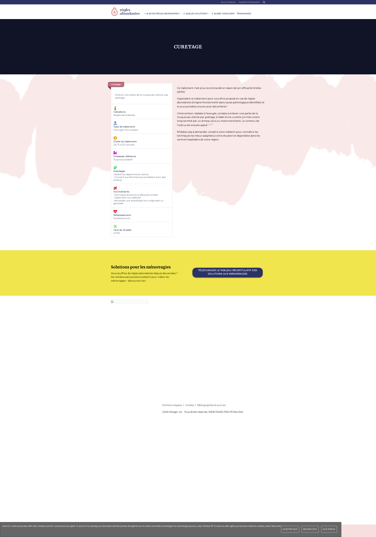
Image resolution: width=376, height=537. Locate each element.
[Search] (264, 2)
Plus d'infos (329, 529)
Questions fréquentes (249, 2)
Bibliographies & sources (211, 405)
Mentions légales (172, 405)
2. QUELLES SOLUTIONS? (196, 13)
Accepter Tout (290, 529)
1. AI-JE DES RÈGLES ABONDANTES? (162, 13)
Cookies (189, 405)
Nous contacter (228, 2)
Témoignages (244, 13)
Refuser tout (310, 529)
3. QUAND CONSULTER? (223, 13)
